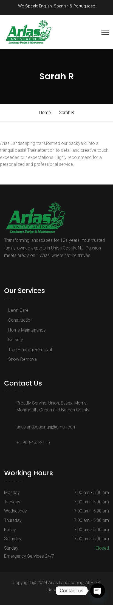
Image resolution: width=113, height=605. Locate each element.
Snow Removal (23, 359)
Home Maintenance (27, 330)
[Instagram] (13, 268)
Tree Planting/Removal (30, 349)
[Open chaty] (97, 590)
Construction (20, 320)
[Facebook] (7, 268)
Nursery (15, 339)
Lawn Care (18, 310)
